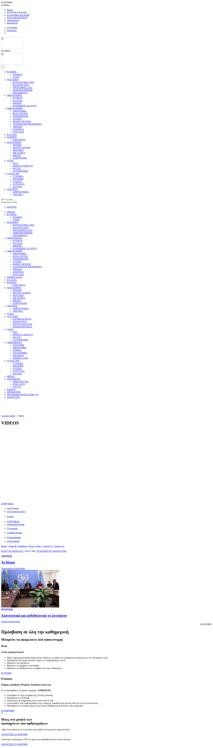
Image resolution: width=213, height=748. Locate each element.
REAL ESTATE (20, 113)
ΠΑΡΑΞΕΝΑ (19, 139)
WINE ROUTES (21, 381)
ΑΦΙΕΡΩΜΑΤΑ (14, 342)
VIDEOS (11, 389)
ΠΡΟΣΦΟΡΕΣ (14, 392)
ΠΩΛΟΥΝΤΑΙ (20, 321)
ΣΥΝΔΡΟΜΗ (7, 710)
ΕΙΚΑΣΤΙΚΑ (19, 153)
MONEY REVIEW (22, 121)
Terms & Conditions (17, 546)
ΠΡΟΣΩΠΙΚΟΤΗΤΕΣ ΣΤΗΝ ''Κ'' (23, 394)
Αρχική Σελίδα (8, 416)
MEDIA (11, 376)
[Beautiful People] (15, 524)
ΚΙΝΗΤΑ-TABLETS (23, 166)
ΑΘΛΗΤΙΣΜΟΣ (14, 95)
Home (10, 10)
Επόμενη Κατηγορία (10, 621)
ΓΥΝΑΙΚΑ (18, 176)
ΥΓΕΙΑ (16, 77)
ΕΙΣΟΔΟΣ (12, 30)
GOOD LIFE (13, 173)
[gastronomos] (14, 537)
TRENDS (17, 126)
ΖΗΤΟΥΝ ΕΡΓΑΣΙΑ (22, 324)
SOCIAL (17, 168)
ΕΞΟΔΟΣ (17, 186)
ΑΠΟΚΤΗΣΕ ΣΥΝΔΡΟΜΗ (14, 734)
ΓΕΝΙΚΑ (17, 350)
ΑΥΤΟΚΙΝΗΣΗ (20, 171)
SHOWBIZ (18, 179)
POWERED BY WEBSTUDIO (52, 551)
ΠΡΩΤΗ (11, 212)
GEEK (10, 160)
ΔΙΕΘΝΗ (17, 103)
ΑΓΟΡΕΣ (17, 119)
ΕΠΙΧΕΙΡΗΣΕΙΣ (20, 116)
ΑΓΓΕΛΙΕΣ (12, 316)
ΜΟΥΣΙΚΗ (18, 150)
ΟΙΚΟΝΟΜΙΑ (20, 111)
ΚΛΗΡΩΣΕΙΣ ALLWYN (25, 106)
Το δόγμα (8, 562)
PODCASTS (19, 384)
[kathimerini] (13, 521)
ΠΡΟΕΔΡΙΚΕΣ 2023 (22, 87)
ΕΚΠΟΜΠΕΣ (13, 379)
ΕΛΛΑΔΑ (18, 100)
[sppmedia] (7, 503)
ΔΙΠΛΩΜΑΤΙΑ (20, 93)
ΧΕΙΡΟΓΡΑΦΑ (20, 158)
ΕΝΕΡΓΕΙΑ (18, 129)
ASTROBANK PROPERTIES (27, 124)
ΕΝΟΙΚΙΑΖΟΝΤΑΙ (22, 319)
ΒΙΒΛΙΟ (17, 155)
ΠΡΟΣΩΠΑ (18, 355)
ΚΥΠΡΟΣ (12, 72)
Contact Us (59, 546)
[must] (10, 516)
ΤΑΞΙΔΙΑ (17, 181)
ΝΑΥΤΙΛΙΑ (18, 132)
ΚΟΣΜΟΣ (12, 137)
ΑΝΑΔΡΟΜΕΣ (20, 353)
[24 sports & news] (16, 511)
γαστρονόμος (13, 20)
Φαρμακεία (12, 23)
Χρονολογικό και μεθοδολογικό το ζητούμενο (34, 615)
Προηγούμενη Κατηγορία (13, 568)
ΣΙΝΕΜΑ (17, 145)
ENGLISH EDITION (17, 18)
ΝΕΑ (15, 163)
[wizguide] (12, 528)
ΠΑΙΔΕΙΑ (17, 74)
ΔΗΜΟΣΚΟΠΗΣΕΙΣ (23, 90)
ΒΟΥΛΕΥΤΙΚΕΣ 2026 (23, 82)
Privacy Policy (35, 546)
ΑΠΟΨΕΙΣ (12, 189)
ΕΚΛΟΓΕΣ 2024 (21, 85)
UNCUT (17, 387)
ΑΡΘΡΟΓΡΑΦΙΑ (21, 192)
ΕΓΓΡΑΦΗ (6, 673)
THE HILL (18, 194)
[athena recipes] (14, 532)
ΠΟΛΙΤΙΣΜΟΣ (14, 142)
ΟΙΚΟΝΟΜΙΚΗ (14, 108)
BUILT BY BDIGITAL (12, 551)
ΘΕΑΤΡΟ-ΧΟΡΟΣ (21, 147)
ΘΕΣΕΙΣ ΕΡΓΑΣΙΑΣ (22, 327)
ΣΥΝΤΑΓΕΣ (19, 184)
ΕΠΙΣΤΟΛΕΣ (13, 397)
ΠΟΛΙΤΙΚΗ (12, 79)
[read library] (13, 541)
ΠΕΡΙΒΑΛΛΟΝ (14, 277)
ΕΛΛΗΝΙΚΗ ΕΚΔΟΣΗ (18, 15)
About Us (47, 546)
